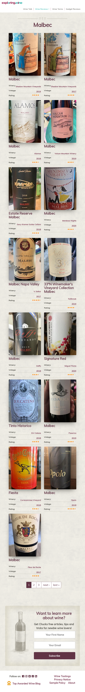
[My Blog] (36, 676)
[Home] (13, 3)
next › (46, 584)
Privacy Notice (62, 679)
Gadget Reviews (73, 9)
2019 (38, 91)
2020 (74, 225)
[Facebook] (23, 676)
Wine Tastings (62, 676)
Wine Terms (57, 9)
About (71, 683)
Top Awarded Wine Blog (26, 683)
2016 (38, 505)
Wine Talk (27, 9)
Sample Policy (57, 683)
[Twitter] (30, 676)
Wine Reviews (42, 9)
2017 (74, 91)
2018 (38, 158)
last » (56, 584)
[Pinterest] (33, 676)
